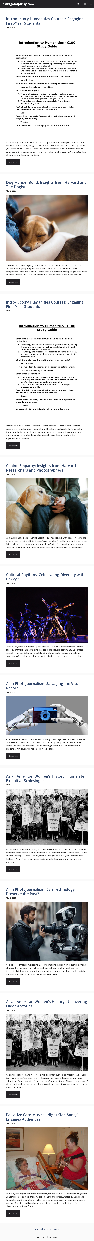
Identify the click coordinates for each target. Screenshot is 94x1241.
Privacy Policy (39, 1229)
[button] (78, 4)
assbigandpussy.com (18, 4)
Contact (57, 1229)
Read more (13, 162)
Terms (49, 1229)
